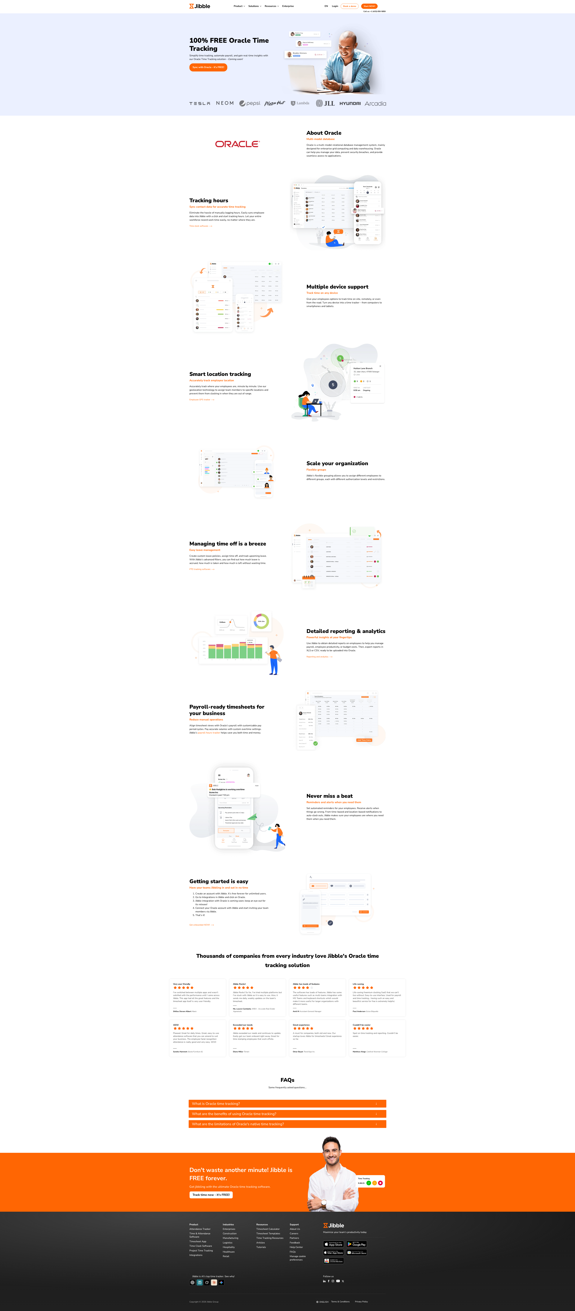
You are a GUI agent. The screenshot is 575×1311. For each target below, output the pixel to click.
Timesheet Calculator (268, 1229)
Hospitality (229, 1247)
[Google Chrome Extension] (333, 1260)
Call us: (374, 11)
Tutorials (261, 1247)
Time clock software (198, 226)
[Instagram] (333, 1281)
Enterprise (288, 6)
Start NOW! (369, 6)
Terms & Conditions (340, 1301)
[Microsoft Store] (356, 1252)
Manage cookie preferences (298, 1258)
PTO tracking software (199, 569)
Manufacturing (230, 1238)
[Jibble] (199, 6)
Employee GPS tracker (199, 399)
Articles (260, 1242)
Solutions (253, 6)
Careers (294, 1233)
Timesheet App (197, 1241)
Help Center (296, 1247)
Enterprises (229, 1229)
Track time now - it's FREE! (211, 1195)
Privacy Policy (361, 1301)
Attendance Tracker (200, 1229)
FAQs (293, 1251)
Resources (270, 6)
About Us (295, 1229)
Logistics (227, 1242)
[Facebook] (328, 1281)
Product (238, 6)
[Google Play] (356, 1244)
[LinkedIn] (324, 1281)
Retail (226, 1256)
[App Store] (333, 1244)
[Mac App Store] (333, 1252)
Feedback (295, 1242)
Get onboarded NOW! (199, 924)
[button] (346, 150)
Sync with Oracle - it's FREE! (208, 67)
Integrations (195, 1255)
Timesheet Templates (268, 1233)
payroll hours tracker (209, 732)
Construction (230, 1233)
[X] (343, 1281)
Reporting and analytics (317, 656)
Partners (294, 1238)
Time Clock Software (200, 1246)
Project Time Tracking (201, 1250)
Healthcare (229, 1251)
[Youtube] (338, 1281)
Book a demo (349, 6)
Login (335, 6)
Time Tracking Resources (269, 1238)
